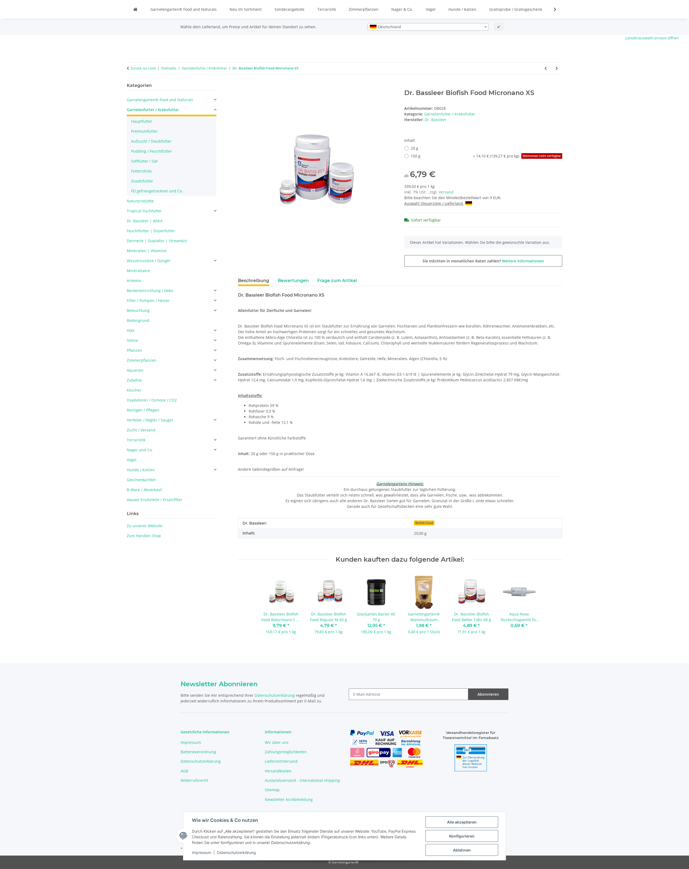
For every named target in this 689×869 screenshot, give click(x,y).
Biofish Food (424, 523)
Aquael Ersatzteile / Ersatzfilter (154, 499)
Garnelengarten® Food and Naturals (183, 9)
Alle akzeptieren (462, 822)
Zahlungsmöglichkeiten (286, 751)
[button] (551, 9)
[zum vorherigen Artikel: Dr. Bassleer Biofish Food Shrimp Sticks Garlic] (545, 68)
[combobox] (427, 27)
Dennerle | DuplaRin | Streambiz (157, 240)
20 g (414, 148)
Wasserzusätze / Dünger (149, 260)
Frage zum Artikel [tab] (337, 280)
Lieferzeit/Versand (281, 761)
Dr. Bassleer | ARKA (145, 220)
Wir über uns (277, 742)
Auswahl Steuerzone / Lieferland (434, 203)
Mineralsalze (138, 270)
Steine (132, 340)
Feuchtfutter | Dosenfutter (151, 230)
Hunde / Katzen (462, 9)
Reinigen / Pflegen (143, 410)
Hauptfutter (141, 121)
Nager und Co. (140, 449)
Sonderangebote (289, 9)
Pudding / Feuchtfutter (151, 151)
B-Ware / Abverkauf (144, 489)
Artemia (134, 280)
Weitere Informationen (523, 260)
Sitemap (272, 789)
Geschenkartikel (141, 479)
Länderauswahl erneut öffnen (652, 37)
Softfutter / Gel (144, 161)
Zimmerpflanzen (363, 9)
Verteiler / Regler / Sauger (150, 420)
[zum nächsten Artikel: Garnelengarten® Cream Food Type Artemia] (556, 68)
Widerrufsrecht (194, 780)
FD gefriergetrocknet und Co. (157, 190)
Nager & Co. (402, 9)
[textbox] (428, 26)
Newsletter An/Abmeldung (289, 799)
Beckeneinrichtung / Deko (150, 290)
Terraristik (326, 9)
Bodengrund (138, 320)
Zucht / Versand (141, 429)
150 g (486, 156)
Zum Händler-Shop (144, 535)
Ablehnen (462, 850)
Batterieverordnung (198, 751)
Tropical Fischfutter (144, 210)
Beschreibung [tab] (253, 280)
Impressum (201, 852)
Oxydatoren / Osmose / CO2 (152, 400)
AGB (184, 770)
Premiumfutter (144, 131)
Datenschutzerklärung (236, 852)
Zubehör (134, 380)
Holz (131, 330)
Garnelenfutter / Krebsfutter (449, 114)
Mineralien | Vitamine (147, 250)
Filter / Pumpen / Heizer (148, 300)
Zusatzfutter (142, 181)
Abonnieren (488, 694)
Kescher (134, 390)
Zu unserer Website (144, 525)
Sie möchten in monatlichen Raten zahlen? (483, 260)
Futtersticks (141, 171)
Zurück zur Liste (143, 68)
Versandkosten (278, 770)
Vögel (430, 9)
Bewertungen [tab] (293, 280)
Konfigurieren (461, 836)
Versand (446, 192)
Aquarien (135, 370)
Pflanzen (134, 350)
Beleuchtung (138, 310)
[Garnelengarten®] (135, 9)
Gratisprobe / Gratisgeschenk (515, 9)
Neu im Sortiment (246, 9)
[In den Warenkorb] (242, 86)
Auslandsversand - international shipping (302, 780)
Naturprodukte (140, 200)
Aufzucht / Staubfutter (151, 141)
